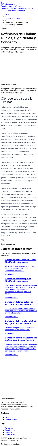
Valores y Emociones (17, 10)
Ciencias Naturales (8, 6)
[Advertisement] (19, 68)
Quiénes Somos (11, 419)
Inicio (7, 14)
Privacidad (9, 428)
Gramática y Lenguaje (15, 8)
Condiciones (10, 430)
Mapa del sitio (10, 434)
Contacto (8, 432)
